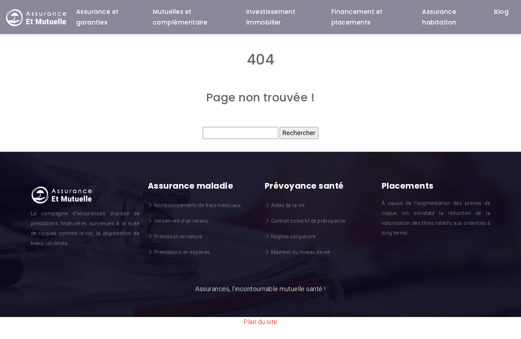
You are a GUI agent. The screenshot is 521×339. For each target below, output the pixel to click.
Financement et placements (357, 17)
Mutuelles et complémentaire (180, 17)
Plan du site (260, 322)
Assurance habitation (439, 17)
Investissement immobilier (271, 17)
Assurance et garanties (97, 17)
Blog (501, 11)
